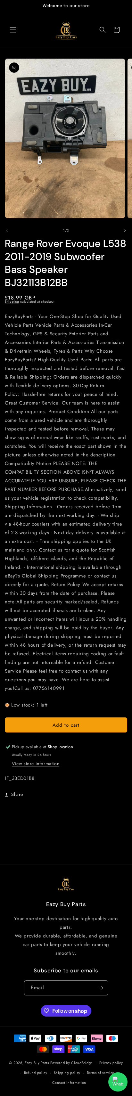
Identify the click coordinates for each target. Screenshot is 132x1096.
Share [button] (17, 794)
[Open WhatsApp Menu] (118, 1082)
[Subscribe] (101, 987)
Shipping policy (67, 1072)
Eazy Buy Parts (37, 1062)
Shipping (12, 301)
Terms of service (100, 1072)
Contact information (69, 1082)
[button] (13, 30)
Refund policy (35, 1072)
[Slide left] (7, 230)
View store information (35, 763)
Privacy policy (111, 1062)
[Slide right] (125, 230)
